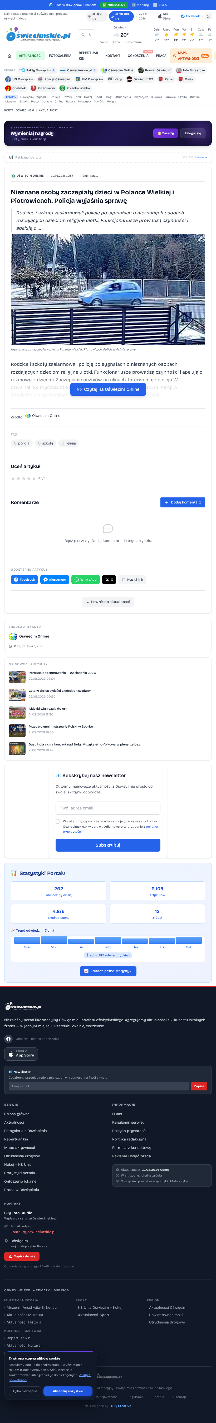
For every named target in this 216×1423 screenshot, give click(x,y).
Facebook (27, 579)
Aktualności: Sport (92, 1315)
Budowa (156, 97)
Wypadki (42, 97)
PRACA (161, 55)
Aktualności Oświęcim (166, 1307)
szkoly (47, 443)
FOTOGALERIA (60, 55)
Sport (98, 97)
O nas (117, 1114)
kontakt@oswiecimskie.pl (33, 1232)
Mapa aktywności (19, 1147)
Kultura (195, 97)
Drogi (108, 97)
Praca (35, 101)
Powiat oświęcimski (165, 1315)
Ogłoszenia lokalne (20, 1181)
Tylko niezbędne (25, 1391)
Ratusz (70, 101)
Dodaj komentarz (186, 502)
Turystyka (84, 101)
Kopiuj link (135, 579)
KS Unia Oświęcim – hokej (99, 1307)
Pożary (67, 97)
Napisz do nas (24, 1256)
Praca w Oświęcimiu (21, 1190)
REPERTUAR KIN (88, 55)
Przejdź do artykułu (28, 646)
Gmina (59, 101)
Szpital (183, 97)
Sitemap (179, 1397)
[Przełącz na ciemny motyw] (208, 16)
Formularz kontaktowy (131, 1147)
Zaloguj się (97, 16)
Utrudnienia (123, 97)
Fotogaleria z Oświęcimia (25, 1131)
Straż (78, 97)
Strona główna (17, 1114)
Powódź (99, 101)
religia (71, 443)
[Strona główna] (9, 56)
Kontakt (158, 1397)
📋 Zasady (166, 133)
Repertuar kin (16, 1139)
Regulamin (135, 1397)
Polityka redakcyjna (129, 1139)
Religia (111, 101)
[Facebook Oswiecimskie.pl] (8, 1039)
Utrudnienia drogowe (22, 1156)
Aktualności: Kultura (22, 1345)
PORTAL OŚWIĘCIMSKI (19, 110)
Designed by (110, 1406)
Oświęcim (27, 97)
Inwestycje (141, 97)
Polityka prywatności (130, 1131)
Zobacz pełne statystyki (108, 971)
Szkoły (23, 101)
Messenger (57, 579)
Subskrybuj (108, 845)
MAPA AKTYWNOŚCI (193, 55)
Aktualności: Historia (22, 1322)
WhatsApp (88, 579)
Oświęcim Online (30, 176)
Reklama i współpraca (131, 1156)
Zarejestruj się (122, 16)
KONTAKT (112, 55)
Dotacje (46, 101)
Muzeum (11, 101)
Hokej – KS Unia (18, 1164)
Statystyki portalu (19, 1173)
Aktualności (14, 1122)
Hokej (88, 97)
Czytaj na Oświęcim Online (112, 389)
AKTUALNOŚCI (30, 55)
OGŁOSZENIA (140, 54)
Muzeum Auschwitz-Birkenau (30, 1307)
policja (24, 443)
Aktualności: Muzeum (23, 1315)
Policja (55, 97)
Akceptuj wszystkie (68, 1391)
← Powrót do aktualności (108, 602)
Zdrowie (170, 97)
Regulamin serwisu (128, 1122)
